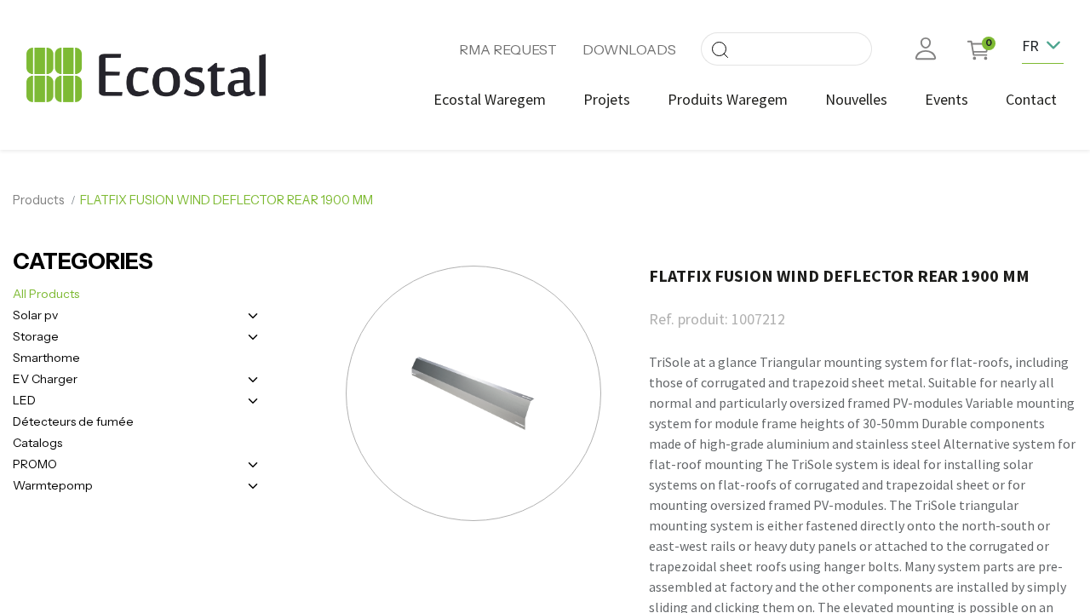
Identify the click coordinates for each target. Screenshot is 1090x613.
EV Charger (45, 379)
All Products (46, 293)
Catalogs (37, 442)
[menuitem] (490, 99)
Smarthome (46, 357)
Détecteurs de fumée (73, 421)
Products (39, 200)
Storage (36, 336)
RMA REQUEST (508, 49)
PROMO (35, 464)
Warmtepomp (53, 485)
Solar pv (35, 315)
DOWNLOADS (629, 49)
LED (24, 400)
